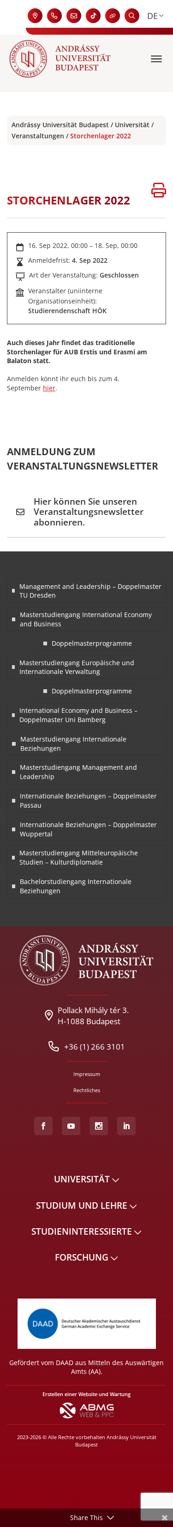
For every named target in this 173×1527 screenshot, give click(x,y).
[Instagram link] (98, 1126)
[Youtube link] (71, 1126)
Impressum (86, 1073)
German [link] (152, 15)
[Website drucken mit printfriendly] (158, 191)
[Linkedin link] (126, 1126)
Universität (132, 124)
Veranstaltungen (38, 135)
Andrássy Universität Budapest (60, 124)
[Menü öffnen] (157, 58)
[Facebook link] (43, 1126)
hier (49, 387)
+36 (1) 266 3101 (94, 1046)
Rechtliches (86, 1090)
